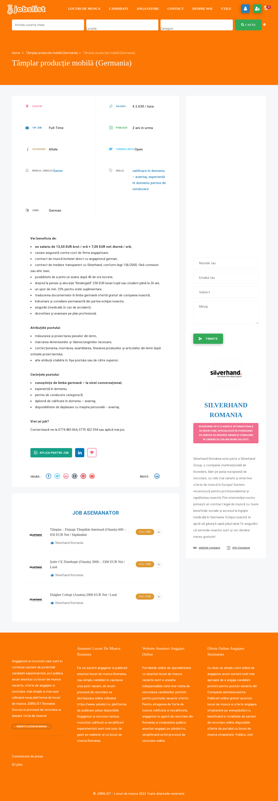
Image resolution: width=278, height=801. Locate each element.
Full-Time (145, 531)
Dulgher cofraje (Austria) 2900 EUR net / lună (83, 595)
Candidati (118, 8)
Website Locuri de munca (32, 726)
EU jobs (17, 765)
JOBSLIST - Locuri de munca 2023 (121, 794)
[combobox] (91, 28)
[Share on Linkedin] (66, 476)
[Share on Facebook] (49, 476)
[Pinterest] (84, 476)
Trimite (211, 338)
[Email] (92, 476)
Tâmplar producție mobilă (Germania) (52, 53)
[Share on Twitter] (58, 476)
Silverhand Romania (69, 543)
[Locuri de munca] (27, 8)
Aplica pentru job (54, 452)
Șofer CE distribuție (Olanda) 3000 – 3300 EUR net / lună (87, 564)
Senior (58, 171)
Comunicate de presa (27, 756)
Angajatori (148, 8)
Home (16, 53)
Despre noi (202, 8)
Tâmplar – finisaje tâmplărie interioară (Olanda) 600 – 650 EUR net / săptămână (88, 532)
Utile (226, 8)
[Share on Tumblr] (75, 476)
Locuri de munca (84, 8)
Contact (175, 8)
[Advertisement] (225, 174)
